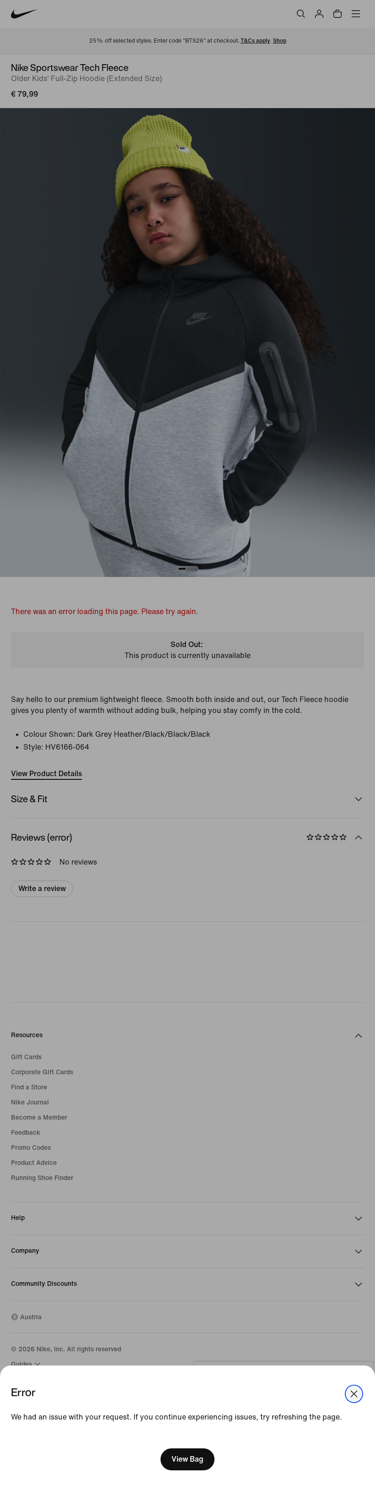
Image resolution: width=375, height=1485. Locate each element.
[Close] (354, 1394)
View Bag (187, 1459)
